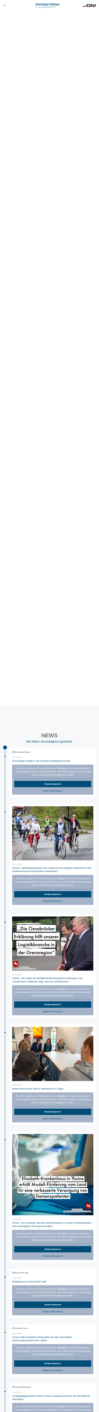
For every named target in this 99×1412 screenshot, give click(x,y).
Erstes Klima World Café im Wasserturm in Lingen (38, 1088)
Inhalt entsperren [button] (52, 784)
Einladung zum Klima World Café (29, 1281)
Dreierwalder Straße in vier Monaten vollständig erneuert (41, 761)
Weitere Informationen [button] (53, 791)
